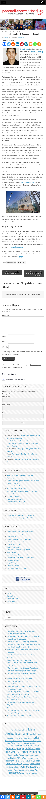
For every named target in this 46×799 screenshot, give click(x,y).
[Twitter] (9, 44)
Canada (33, 737)
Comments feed (12, 599)
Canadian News (15, 31)
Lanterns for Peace (16, 755)
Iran (38, 748)
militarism (12, 758)
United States (29, 766)
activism (29, 729)
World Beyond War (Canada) (17, 568)
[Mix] (30, 44)
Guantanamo (11, 262)
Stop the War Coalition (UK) (16, 502)
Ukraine (17, 767)
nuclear (27, 758)
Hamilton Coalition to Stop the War (19, 550)
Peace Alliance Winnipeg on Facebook (20, 515)
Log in (9, 593)
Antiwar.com (11, 478)
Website (5, 347)
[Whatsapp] (35, 44)
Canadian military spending (14, 741)
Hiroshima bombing (14, 745)
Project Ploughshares (14, 563)
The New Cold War (13, 565)
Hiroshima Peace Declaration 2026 (19, 647)
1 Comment (21, 37)
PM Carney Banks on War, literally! (19, 715)
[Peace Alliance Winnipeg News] (23, 10)
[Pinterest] (22, 44)
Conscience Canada (14, 544)
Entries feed (11, 596)
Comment (6, 315)
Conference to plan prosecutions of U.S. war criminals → (34, 273)
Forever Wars (11, 684)
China (39, 741)
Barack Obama (23, 738)
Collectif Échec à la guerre (16, 542)
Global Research (13, 547)
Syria (11, 767)
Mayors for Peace (13, 496)
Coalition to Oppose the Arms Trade (19, 539)
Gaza (13, 743)
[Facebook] (4, 44)
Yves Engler (33, 773)
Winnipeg (27, 773)
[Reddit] (13, 44)
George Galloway (21, 743)
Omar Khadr (21, 262)
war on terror (29, 770)
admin (6, 37)
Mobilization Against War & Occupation (20, 557)
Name (4, 336)
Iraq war (10, 751)
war (23, 770)
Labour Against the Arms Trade (18, 555)
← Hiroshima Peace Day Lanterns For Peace (12, 273)
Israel (18, 752)
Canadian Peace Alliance (30, 741)
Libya (27, 755)
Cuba (8, 743)
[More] (39, 44)
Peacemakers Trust (14, 560)
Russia (26, 764)
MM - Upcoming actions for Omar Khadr (26, 294)
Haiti (38, 743)
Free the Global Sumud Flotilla (17, 681)
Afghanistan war (16, 733)
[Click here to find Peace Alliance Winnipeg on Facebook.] (23, 578)
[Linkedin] (17, 44)
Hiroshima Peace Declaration (17, 486)
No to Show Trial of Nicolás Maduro (19, 678)
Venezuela (18, 770)
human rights (13, 748)
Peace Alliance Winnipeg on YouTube (20, 518)
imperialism (28, 748)
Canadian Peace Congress (16, 534)
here (21, 256)
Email (4, 341)
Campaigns (5, 31)
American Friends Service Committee (20, 475)
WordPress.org (12, 601)
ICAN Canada (12, 552)
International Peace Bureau (16, 488)
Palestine (30, 761)
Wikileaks (21, 773)
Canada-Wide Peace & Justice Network (20, 531)
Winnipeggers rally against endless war (20, 702)
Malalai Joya (34, 755)
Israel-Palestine (31, 751)
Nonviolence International (16, 499)
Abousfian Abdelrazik (17, 730)
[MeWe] (26, 44)
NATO (20, 757)
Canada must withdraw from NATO (19, 660)
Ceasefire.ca (11, 536)
